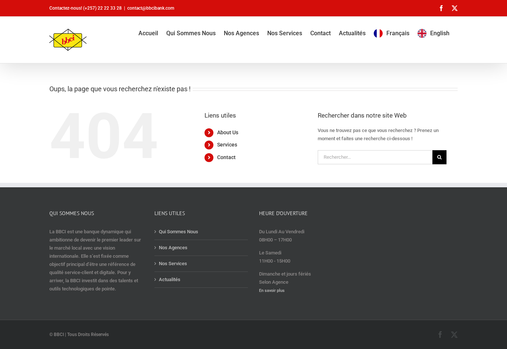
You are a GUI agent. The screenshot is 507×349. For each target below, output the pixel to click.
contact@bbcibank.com (150, 8)
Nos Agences (173, 247)
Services (227, 145)
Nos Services (173, 263)
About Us (227, 132)
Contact (226, 157)
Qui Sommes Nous (178, 231)
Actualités (169, 279)
